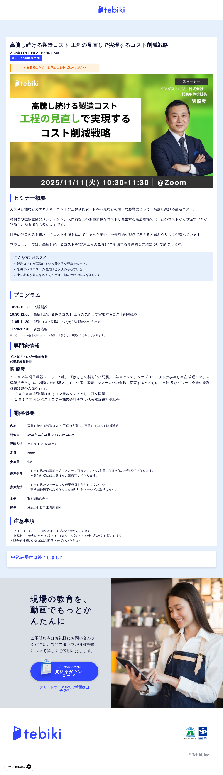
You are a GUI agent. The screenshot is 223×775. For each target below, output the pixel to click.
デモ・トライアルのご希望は (64, 688)
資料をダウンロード (69, 671)
